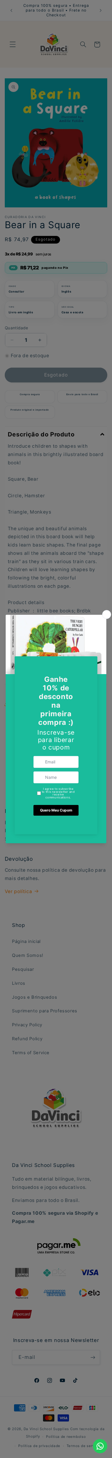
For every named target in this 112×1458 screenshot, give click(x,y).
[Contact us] (100, 1446)
